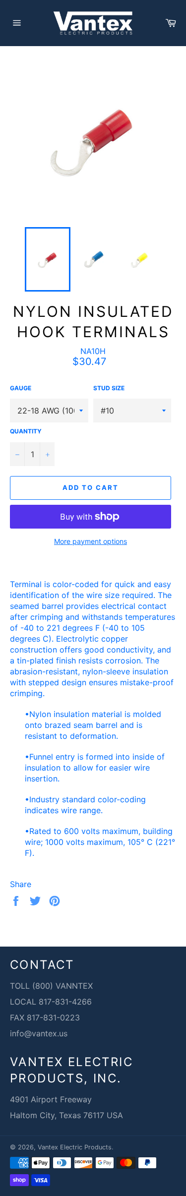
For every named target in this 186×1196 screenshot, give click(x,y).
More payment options (90, 541)
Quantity (26, 431)
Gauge (20, 388)
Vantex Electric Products (75, 1147)
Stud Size (108, 388)
